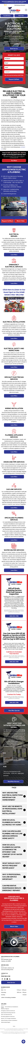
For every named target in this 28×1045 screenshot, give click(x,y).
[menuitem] (3, 1007)
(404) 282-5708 (5, 976)
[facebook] (2, 979)
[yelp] (10, 979)
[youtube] (7, 979)
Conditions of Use (21, 1028)
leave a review (7, 744)
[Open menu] (26, 10)
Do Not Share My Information (12, 1028)
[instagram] (5, 979)
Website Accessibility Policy (18, 1030)
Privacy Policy (2, 1028)
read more (21, 760)
